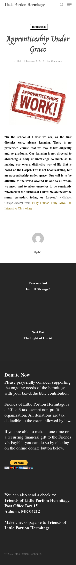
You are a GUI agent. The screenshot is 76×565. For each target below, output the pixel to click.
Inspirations (39, 27)
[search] (61, 4)
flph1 (20, 61)
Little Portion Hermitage (24, 4)
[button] (69, 4)
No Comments (54, 61)
